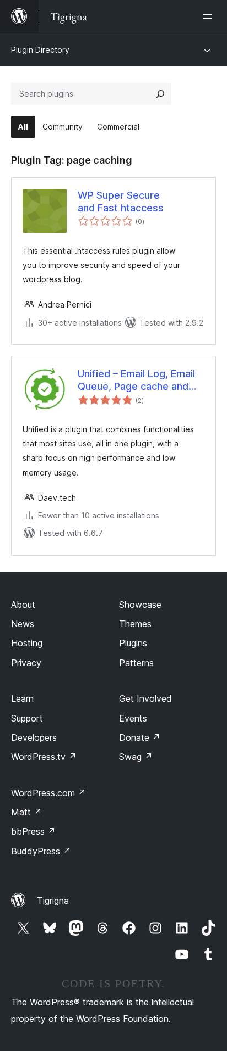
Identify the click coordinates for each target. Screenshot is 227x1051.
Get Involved (145, 698)
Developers (34, 737)
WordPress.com (48, 792)
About (23, 604)
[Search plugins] (160, 94)
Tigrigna (53, 900)
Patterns (136, 662)
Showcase (140, 604)
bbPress (33, 831)
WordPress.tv (44, 756)
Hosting (26, 643)
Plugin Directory (40, 49)
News (22, 623)
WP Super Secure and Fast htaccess (121, 201)
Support (27, 718)
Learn (22, 698)
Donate (139, 737)
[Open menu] (209, 16)
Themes (135, 623)
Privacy (26, 662)
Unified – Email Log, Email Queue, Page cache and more (136, 380)
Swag (136, 756)
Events (133, 718)
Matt (26, 812)
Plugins (133, 643)
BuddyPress (41, 851)
